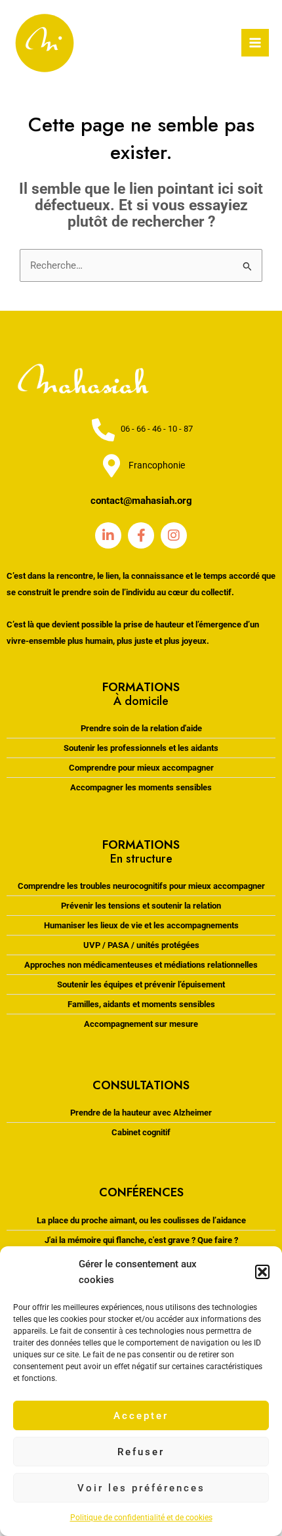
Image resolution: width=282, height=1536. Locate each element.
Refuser (141, 1452)
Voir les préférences (141, 1488)
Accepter (141, 1416)
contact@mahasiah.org (141, 501)
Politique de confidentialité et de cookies (141, 1517)
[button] (262, 1271)
